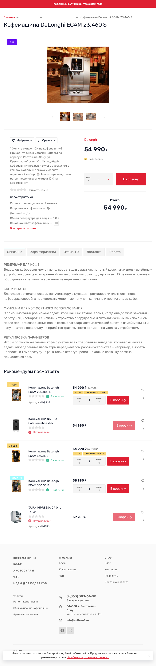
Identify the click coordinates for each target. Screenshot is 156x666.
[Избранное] (143, 390)
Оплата (115, 252)
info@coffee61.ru (78, 620)
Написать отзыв (38, 190)
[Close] (148, 655)
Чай (16, 577)
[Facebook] (62, 630)
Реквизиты (111, 575)
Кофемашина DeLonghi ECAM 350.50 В (44, 483)
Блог (108, 562)
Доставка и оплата (116, 581)
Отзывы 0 (71, 252)
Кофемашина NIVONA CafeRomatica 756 (42, 421)
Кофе (17, 564)
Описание (14, 252)
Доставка (94, 252)
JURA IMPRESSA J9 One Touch (44, 510)
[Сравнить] (143, 398)
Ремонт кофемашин (25, 601)
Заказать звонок (78, 600)
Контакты (111, 569)
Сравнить (48, 140)
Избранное (24, 140)
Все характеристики (23, 228)
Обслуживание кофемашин (30, 608)
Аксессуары (23, 570)
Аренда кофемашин (25, 614)
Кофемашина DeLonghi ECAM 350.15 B (44, 454)
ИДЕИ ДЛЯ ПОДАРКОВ (30, 583)
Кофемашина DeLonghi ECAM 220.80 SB (44, 390)
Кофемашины (24, 558)
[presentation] (52, 116)
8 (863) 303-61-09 (81, 596)
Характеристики (43, 252)
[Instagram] (70, 630)
